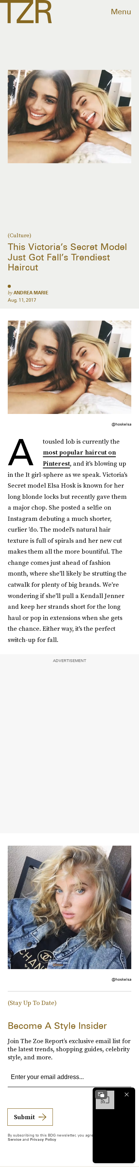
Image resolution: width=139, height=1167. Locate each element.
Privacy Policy (43, 1139)
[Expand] (101, 1094)
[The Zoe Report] (26, 11)
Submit (24, 1117)
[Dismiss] (126, 1094)
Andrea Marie (31, 293)
